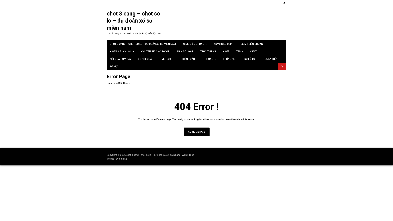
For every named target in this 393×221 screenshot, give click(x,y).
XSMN (239, 51)
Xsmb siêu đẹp (223, 44)
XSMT (253, 51)
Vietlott (167, 59)
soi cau (123, 158)
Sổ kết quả (145, 59)
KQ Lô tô (249, 59)
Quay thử (270, 59)
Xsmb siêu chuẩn (193, 44)
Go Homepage (196, 131)
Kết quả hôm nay (120, 59)
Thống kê (229, 59)
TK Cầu (208, 59)
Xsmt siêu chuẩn (252, 44)
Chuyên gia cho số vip (155, 51)
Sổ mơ (113, 66)
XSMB (226, 51)
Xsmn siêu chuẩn (121, 51)
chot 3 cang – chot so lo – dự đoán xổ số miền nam (133, 20)
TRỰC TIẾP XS (208, 51)
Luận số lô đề (184, 51)
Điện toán (188, 59)
